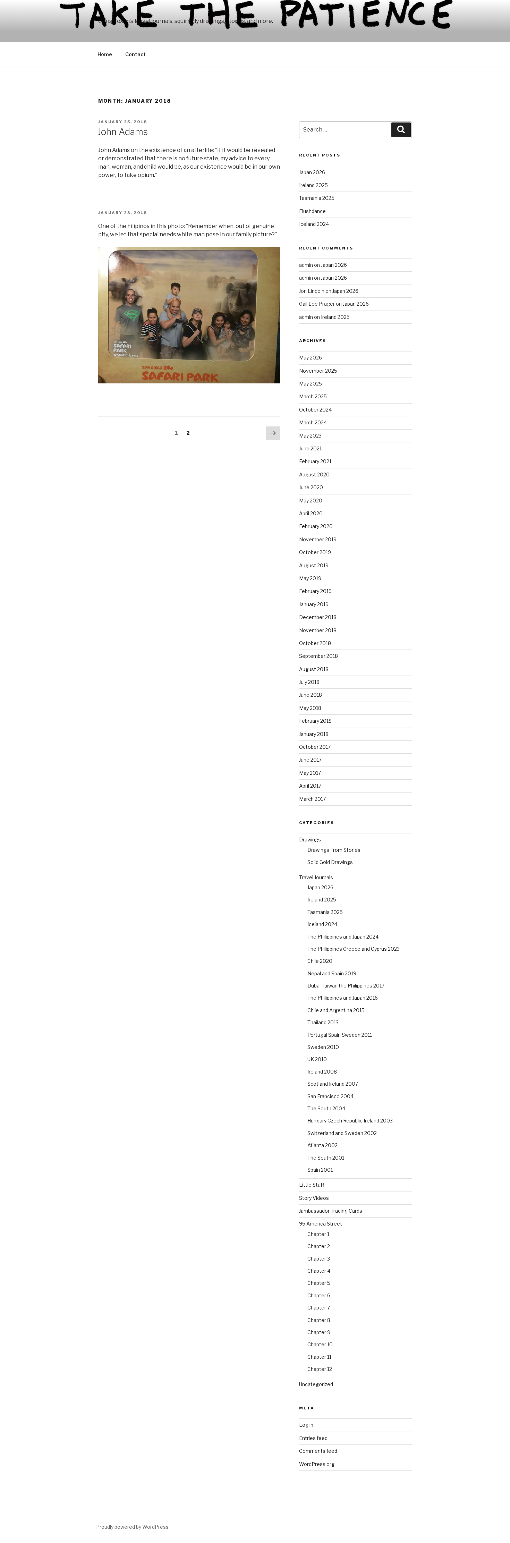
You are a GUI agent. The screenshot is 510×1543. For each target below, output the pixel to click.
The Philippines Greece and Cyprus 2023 (353, 949)
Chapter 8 (318, 1320)
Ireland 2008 (322, 1072)
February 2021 (315, 461)
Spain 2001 (320, 1170)
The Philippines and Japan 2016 (342, 998)
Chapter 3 (318, 1259)
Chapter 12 (319, 1369)
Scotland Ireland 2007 (332, 1084)
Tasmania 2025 (316, 198)
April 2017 (310, 786)
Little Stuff (311, 1185)
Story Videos (314, 1198)
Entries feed (313, 1438)
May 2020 (310, 500)
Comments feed (318, 1451)
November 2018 (318, 630)
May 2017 (310, 773)
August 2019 (314, 565)
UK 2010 (317, 1059)
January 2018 (314, 734)
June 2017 (310, 760)
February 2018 (315, 721)
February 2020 (316, 526)
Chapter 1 (318, 1234)
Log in (306, 1425)
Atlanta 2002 (322, 1145)
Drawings (310, 839)
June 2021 (310, 448)
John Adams (122, 131)
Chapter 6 (318, 1295)
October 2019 (315, 552)
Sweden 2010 (323, 1047)
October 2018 (315, 643)
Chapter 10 (320, 1344)
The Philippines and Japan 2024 (343, 937)
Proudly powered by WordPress (132, 1527)
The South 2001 (325, 1158)
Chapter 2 (318, 1246)
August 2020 (314, 474)
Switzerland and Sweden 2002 (342, 1133)
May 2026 (310, 358)
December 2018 (318, 617)
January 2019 (314, 604)
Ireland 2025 (313, 185)
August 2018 (314, 669)
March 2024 (313, 422)
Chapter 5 (318, 1283)
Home (104, 54)
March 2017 (312, 799)
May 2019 (310, 578)
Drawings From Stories (333, 850)
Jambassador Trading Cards (330, 1211)
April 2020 (311, 513)
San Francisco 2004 (330, 1096)
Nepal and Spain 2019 (331, 973)
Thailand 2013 (323, 1022)
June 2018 (310, 695)
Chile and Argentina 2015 (336, 1010)
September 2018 (318, 656)
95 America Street (320, 1224)
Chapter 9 (318, 1332)
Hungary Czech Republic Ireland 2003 (350, 1121)
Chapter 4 (318, 1271)
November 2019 (318, 539)
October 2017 (315, 747)
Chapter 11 (319, 1357)
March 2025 (313, 396)
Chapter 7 (318, 1308)
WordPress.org (316, 1464)
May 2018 (310, 708)
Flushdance (312, 211)
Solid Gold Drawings (330, 862)
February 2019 (315, 591)
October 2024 (315, 410)
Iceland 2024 (314, 224)
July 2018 (309, 682)
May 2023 (310, 436)
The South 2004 (326, 1108)
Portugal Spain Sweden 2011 (339, 1035)
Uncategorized (316, 1384)
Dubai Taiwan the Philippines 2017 (345, 986)
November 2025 (318, 371)
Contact (135, 54)
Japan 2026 (312, 172)
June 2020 (311, 487)
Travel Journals (316, 877)
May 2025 (310, 384)
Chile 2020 (319, 961)
